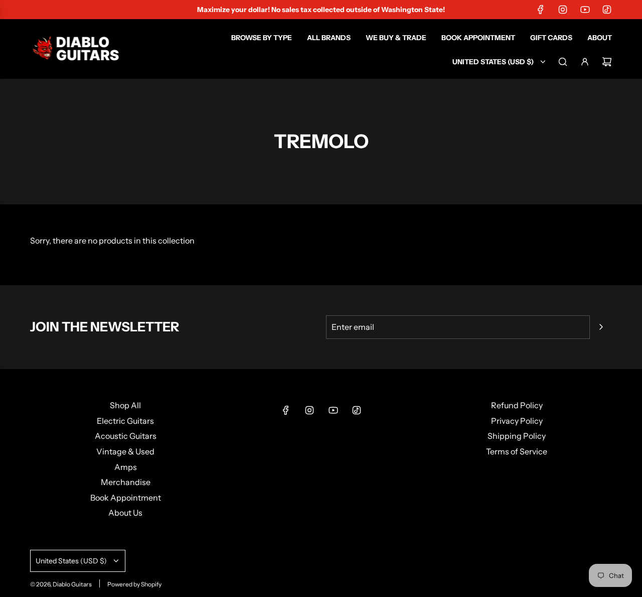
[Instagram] (563, 10)
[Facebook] (541, 10)
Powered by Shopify (134, 584)
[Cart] (607, 62)
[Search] (563, 62)
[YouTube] (585, 10)
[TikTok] (607, 10)
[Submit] (601, 327)
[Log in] (585, 62)
